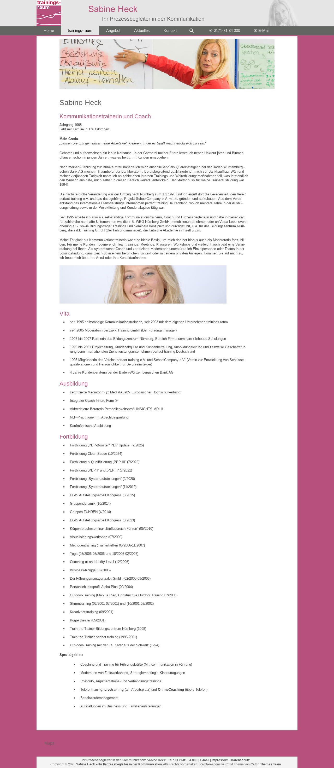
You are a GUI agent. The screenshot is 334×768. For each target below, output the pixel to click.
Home (49, 30)
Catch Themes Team (265, 764)
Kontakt (170, 30)
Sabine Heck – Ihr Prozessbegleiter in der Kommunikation (119, 764)
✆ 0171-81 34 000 (224, 30)
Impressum (220, 760)
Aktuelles (142, 30)
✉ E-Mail (261, 30)
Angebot (113, 30)
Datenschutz (240, 760)
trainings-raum (80, 30)
